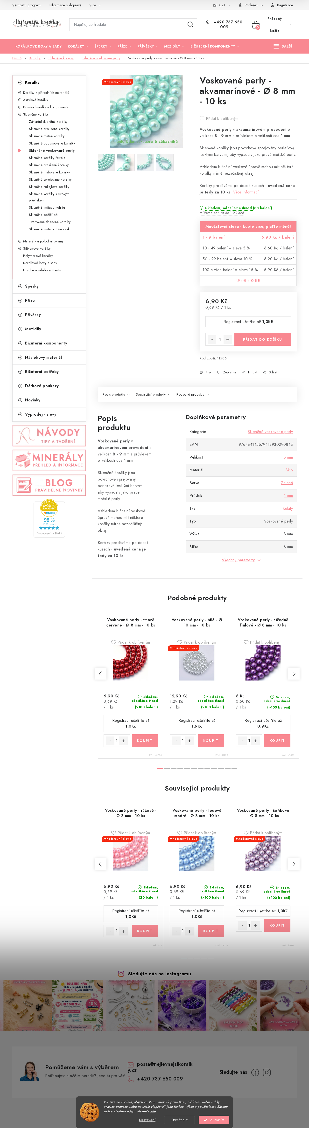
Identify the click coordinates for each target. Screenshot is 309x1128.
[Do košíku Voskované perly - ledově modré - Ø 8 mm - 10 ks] (211, 931)
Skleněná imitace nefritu (47, 207)
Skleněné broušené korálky (49, 128)
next (294, 674)
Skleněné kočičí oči (43, 214)
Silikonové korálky (36, 248)
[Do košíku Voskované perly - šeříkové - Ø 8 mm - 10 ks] (277, 925)
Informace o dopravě (65, 5)
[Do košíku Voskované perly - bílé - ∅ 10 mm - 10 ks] (211, 740)
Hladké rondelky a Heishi (42, 270)
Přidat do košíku (262, 339)
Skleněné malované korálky (49, 172)
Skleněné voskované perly (52, 150)
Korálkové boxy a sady (40, 263)
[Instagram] (267, 1072)
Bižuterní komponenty (46, 343)
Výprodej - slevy (40, 414)
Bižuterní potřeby (42, 371)
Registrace (285, 5)
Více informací (246, 192)
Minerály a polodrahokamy (43, 241)
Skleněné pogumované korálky (52, 143)
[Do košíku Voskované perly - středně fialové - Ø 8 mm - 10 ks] (277, 740)
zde (153, 1111)
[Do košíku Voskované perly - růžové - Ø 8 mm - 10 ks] (145, 931)
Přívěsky (33, 314)
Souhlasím (216, 1120)
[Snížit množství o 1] (212, 339)
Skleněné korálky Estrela (47, 157)
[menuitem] (38, 46)
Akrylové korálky (35, 99)
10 (228, 768)
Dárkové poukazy (42, 386)
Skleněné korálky (36, 114)
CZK (222, 5)
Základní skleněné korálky (48, 121)
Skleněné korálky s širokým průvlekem (49, 197)
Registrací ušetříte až (248, 321)
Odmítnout (179, 1120)
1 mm (288, 495)
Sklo (289, 470)
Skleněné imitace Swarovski (49, 229)
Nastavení (147, 1120)
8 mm (288, 457)
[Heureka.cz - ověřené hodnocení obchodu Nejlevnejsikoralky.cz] (49, 518)
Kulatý (288, 508)
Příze (30, 300)
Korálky (32, 82)
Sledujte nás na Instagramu (159, 973)
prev (100, 674)
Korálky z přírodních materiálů (46, 92)
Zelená (287, 483)
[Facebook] (255, 1072)
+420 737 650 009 (227, 24)
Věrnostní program (26, 5)
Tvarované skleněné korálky (49, 222)
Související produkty (151, 394)
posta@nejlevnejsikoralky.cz (160, 1067)
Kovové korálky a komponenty (45, 107)
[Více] (283, 46)
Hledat (190, 24)
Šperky (32, 286)
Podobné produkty (190, 394)
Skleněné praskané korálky (49, 165)
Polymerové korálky (38, 255)
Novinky (33, 400)
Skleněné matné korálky (46, 136)
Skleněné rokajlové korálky (49, 186)
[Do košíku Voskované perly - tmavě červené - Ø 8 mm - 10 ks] (145, 740)
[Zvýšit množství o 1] (228, 339)
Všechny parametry (238, 560)
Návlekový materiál (43, 357)
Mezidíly (33, 329)
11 (234, 768)
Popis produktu (114, 394)
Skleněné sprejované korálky (50, 179)
